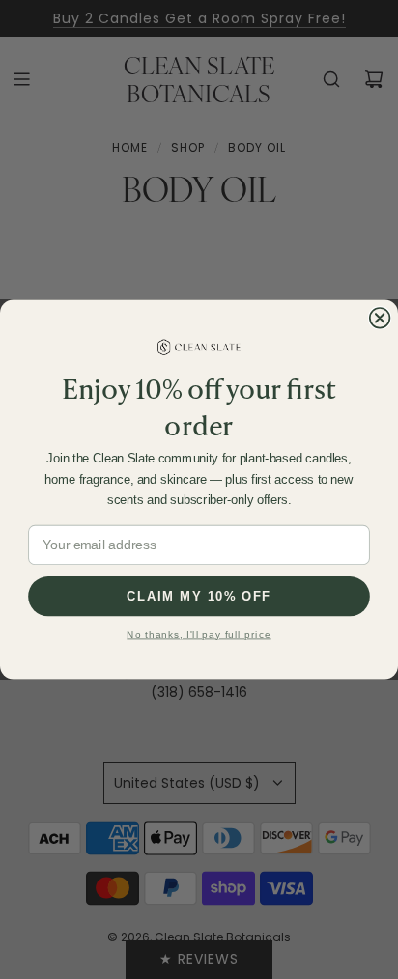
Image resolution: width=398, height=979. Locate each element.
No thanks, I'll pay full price (198, 634)
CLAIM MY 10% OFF (198, 596)
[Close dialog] (380, 318)
